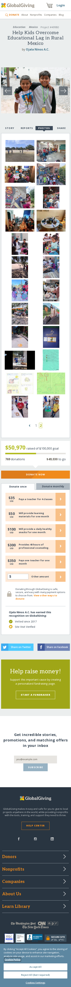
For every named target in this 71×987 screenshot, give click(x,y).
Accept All (35, 966)
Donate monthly (53, 486)
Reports (27, 128)
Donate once (18, 486)
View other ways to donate (36, 597)
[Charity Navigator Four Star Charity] (10, 938)
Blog (61, 14)
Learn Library (16, 906)
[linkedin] (52, 839)
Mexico (33, 27)
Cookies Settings (35, 982)
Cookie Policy (13, 959)
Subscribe (35, 767)
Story (9, 128)
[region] (35, 965)
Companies (50, 14)
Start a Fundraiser (35, 694)
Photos (44, 128)
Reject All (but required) (35, 974)
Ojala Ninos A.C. (37, 49)
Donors (9, 857)
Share (61, 128)
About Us (11, 894)
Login (61, 5)
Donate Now (35, 474)
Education (19, 27)
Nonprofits (36, 14)
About (24, 14)
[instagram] (35, 839)
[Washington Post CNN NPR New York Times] (35, 926)
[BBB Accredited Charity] (35, 938)
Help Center (35, 825)
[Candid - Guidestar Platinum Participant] (21, 938)
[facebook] (18, 839)
